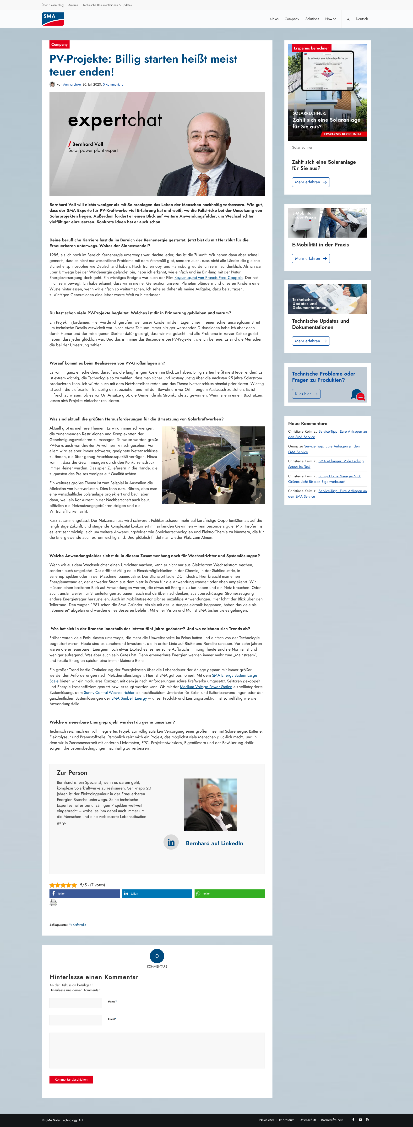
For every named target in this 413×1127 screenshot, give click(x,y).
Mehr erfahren (307, 182)
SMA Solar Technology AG (64, 1120)
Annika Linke (72, 84)
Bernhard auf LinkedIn (214, 843)
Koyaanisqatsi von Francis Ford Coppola (208, 277)
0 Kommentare (113, 84)
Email (112, 1019)
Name (112, 1001)
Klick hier (303, 394)
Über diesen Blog (52, 5)
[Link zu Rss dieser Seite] (367, 1119)
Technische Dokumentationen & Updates (107, 5)
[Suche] (348, 19)
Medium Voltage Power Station (206, 687)
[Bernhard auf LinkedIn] (171, 842)
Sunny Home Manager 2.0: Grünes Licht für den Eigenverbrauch (324, 479)
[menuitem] (53, 6)
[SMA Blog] (56, 19)
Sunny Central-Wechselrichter (109, 692)
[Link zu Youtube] (360, 1119)
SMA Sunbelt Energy (129, 698)
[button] (84, 893)
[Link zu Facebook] (353, 1119)
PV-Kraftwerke (77, 925)
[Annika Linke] (52, 84)
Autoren (73, 5)
